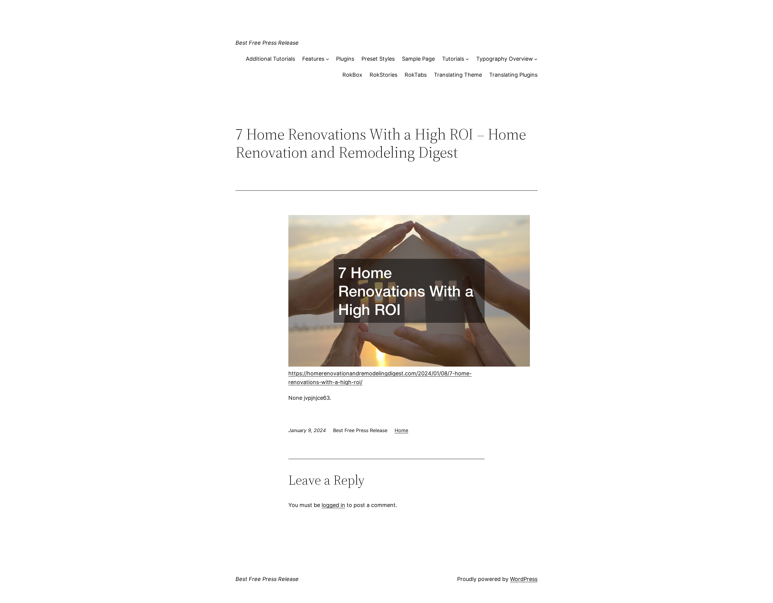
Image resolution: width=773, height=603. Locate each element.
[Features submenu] (327, 59)
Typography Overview (504, 59)
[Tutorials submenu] (467, 59)
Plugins (345, 59)
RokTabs (416, 75)
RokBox (352, 75)
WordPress (523, 579)
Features (313, 59)
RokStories (383, 75)
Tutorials (453, 59)
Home (401, 430)
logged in (333, 505)
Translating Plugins (513, 75)
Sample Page (418, 59)
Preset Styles (378, 59)
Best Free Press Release (267, 43)
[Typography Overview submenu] (535, 59)
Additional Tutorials (270, 59)
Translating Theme (458, 75)
